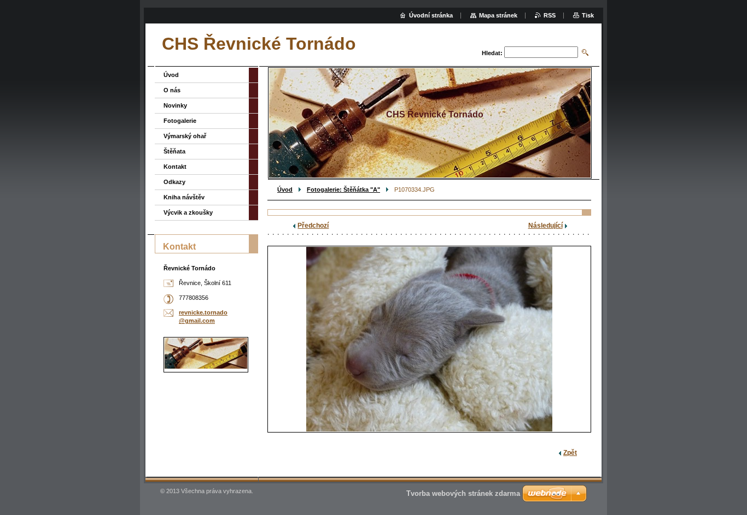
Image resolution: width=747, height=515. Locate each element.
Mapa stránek (498, 15)
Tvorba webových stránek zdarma (463, 493)
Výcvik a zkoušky (188, 212)
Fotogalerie (180, 120)
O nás (172, 90)
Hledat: (492, 53)
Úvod (285, 189)
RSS (550, 15)
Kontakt (175, 166)
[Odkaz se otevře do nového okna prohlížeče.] (429, 339)
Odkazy (174, 182)
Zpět (570, 453)
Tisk (588, 15)
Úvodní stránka (431, 15)
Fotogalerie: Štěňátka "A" (343, 189)
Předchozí (313, 225)
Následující (545, 225)
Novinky (175, 105)
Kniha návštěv (184, 197)
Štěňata (174, 151)
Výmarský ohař (185, 136)
